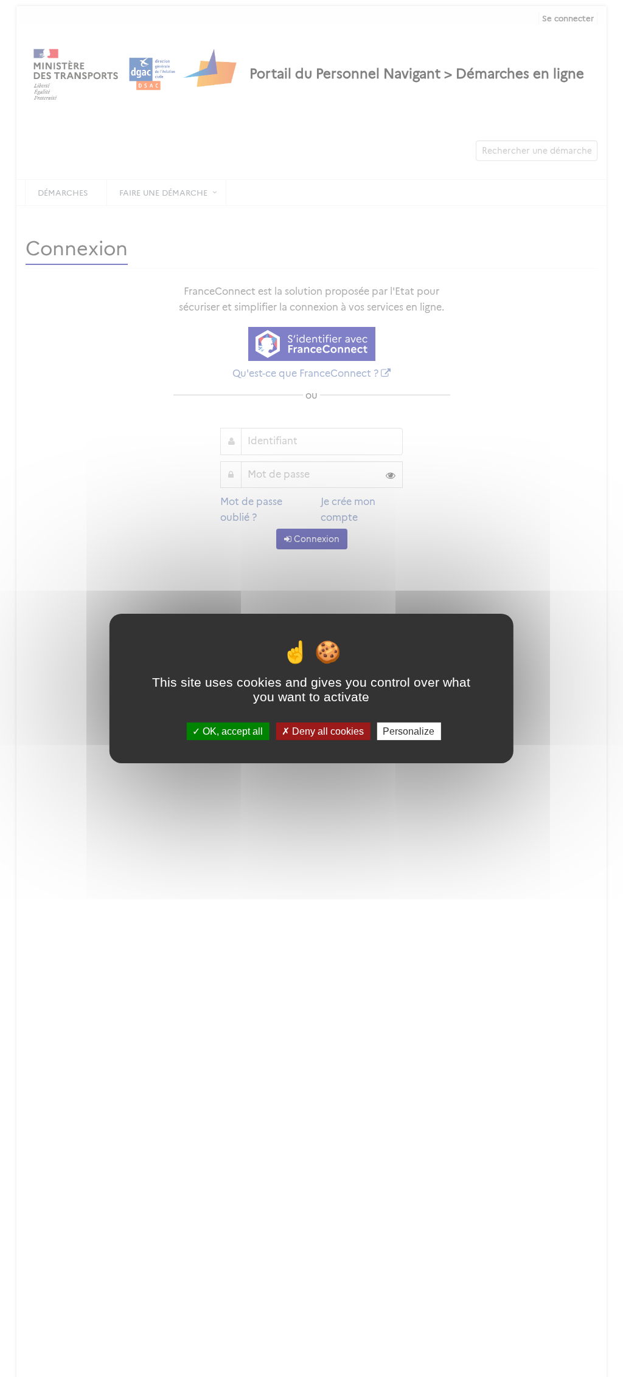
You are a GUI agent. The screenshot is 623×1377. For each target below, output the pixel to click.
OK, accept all (231, 731)
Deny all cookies (327, 731)
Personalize (408, 731)
